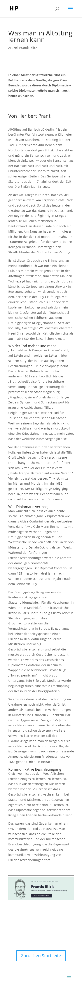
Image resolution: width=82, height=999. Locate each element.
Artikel (13, 48)
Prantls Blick (28, 48)
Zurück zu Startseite (41, 956)
